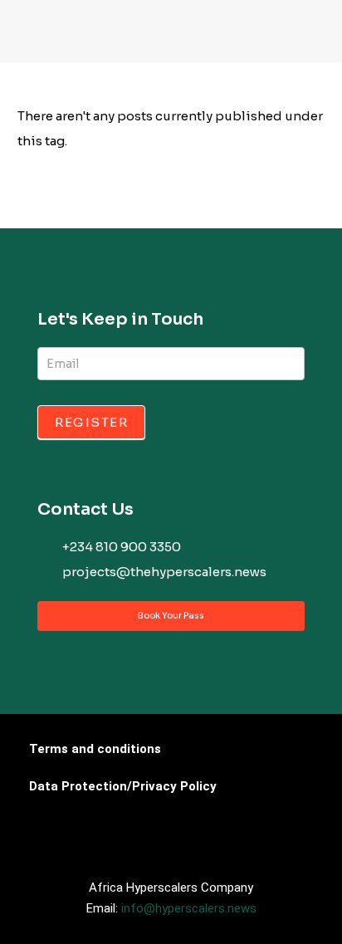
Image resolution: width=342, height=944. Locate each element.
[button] (32, 35)
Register (91, 422)
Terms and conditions (95, 748)
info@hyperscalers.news (188, 908)
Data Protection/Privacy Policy (123, 786)
